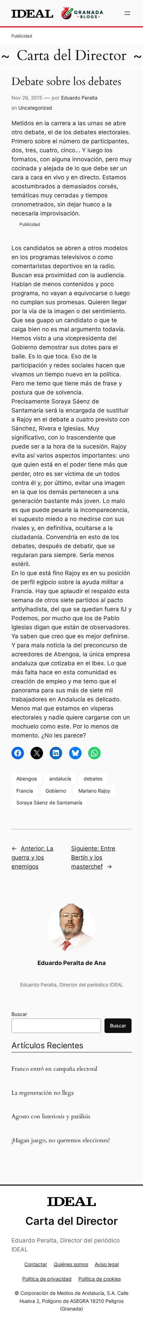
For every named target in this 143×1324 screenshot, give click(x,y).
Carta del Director (71, 55)
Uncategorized (35, 108)
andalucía (60, 778)
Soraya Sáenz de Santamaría (49, 802)
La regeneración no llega (42, 1093)
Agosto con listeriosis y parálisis (50, 1116)
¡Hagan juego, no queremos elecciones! (60, 1140)
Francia (24, 791)
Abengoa (26, 778)
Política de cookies (99, 1279)
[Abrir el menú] (127, 13)
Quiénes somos (71, 1264)
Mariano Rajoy (94, 791)
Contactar (35, 1264)
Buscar (19, 1014)
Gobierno (55, 791)
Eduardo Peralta (79, 98)
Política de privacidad (47, 1279)
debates (93, 778)
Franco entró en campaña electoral (54, 1069)
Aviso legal (107, 1264)
